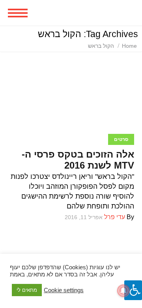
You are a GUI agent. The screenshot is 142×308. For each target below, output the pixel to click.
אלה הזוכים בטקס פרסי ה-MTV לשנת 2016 (78, 160)
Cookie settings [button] (64, 290)
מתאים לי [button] (27, 290)
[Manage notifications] (123, 290)
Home (129, 46)
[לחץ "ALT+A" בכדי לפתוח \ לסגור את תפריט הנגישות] (133, 290)
